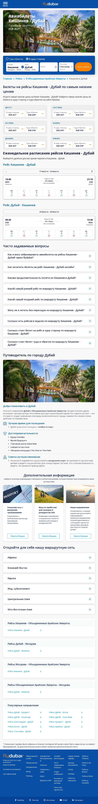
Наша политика (9, 765)
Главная (7, 78)
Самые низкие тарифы (73, 757)
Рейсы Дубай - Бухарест (19, 712)
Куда (26, 64)
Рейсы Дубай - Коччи (58, 712)
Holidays (71, 774)
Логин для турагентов (58, 788)
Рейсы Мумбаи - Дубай (59, 726)
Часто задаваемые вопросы (59, 765)
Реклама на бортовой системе (58, 780)
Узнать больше (18, 536)
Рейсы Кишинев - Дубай (18, 630)
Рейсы (19, 78)
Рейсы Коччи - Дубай (17, 726)
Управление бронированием (46, 758)
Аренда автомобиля (73, 764)
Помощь (29, 776)
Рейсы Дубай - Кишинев (18, 651)
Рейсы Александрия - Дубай (20, 722)
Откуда (10, 64)
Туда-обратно (16, 59)
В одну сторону (37, 59)
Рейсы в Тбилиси (85, 757)
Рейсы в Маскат (85, 770)
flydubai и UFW (45, 780)
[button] (49, 256)
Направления (31, 767)
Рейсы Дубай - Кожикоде (19, 717)
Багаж (28, 771)
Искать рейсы (83, 67)
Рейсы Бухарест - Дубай (60, 722)
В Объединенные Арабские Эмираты (46, 78)
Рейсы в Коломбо (85, 781)
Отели (70, 769)
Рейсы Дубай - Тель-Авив (60, 717)
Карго (42, 776)
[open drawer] (5, 3)
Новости (43, 765)
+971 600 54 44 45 (9, 774)
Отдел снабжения (58, 773)
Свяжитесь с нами (45, 770)
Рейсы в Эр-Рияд (86, 764)
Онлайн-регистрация (59, 757)
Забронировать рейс (32, 757)
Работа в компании (72, 779)
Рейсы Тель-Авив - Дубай (19, 731)
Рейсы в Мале (87, 776)
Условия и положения (12, 769)
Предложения (31, 763)
